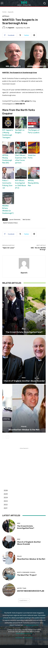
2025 (6, 494)
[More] (34, 35)
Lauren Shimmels (14, 219)
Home (4, 12)
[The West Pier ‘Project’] (8, 573)
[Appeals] (4, 27)
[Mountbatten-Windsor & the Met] (24, 408)
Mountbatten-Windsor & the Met (24, 429)
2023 (6, 501)
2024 (6, 497)
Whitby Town (21, 588)
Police (23, 426)
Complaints (28, 637)
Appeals (10, 12)
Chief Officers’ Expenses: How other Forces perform (20, 159)
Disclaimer (19, 637)
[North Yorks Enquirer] (24, 3)
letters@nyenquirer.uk (24, 633)
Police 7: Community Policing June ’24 (7, 184)
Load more (23, 600)
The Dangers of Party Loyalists (33, 131)
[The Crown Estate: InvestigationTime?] (24, 311)
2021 (5, 508)
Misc (24, 329)
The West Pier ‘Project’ (27, 575)
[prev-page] (3, 437)
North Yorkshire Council (26, 572)
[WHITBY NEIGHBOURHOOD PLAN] (8, 590)
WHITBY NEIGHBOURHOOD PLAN (30, 591)
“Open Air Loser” (8, 248)
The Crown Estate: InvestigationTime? (24, 332)
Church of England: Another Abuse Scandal (24, 381)
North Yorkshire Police (10, 223)
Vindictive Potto (32, 156)
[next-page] (7, 437)
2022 (6, 505)
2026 (6, 490)
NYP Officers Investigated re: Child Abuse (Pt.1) (20, 184)
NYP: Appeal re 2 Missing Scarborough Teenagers (7, 134)
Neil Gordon (26, 219)
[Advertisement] (24, 464)
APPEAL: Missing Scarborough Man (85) (7, 159)
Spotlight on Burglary (19, 131)
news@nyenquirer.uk (30, 625)
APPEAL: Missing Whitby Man (33, 183)
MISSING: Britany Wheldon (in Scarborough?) (8, 209)
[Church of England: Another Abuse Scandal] (24, 360)
